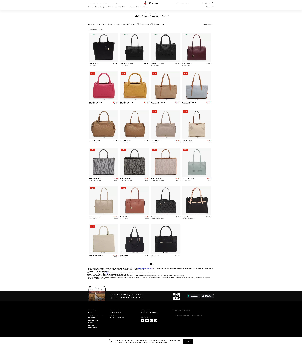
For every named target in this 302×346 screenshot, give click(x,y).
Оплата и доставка (115, 312)
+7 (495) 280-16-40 (149, 312)
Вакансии (91, 325)
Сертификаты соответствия (96, 315)
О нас (90, 312)
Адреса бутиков (93, 320)
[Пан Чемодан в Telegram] (142, 320)
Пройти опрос (92, 327)
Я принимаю (189, 315)
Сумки (97, 7)
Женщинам (91, 3)
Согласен (188, 341)
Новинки (90, 7)
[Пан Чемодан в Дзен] (151, 320)
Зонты (124, 7)
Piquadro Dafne (110, 273)
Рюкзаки (110, 7)
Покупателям (210, 7)
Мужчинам (99, 3)
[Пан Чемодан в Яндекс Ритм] (155, 320)
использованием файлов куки (159, 342)
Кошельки (118, 7)
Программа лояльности (117, 317)
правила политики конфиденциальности (192, 315)
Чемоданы (103, 7)
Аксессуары (131, 7)
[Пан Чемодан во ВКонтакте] (147, 320)
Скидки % (145, 7)
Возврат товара (114, 315)
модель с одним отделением (145, 268)
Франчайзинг (92, 317)
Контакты (91, 322)
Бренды (138, 7)
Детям (105, 3)
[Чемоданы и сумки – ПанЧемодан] (151, 3)
